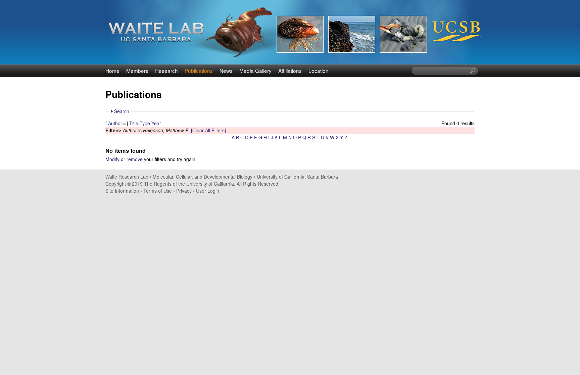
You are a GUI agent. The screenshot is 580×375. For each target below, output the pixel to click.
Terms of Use (157, 190)
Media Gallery (255, 70)
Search (121, 111)
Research (166, 70)
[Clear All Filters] (208, 130)
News (226, 70)
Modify (112, 159)
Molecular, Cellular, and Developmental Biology (202, 176)
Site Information (122, 190)
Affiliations (290, 70)
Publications (199, 70)
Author (115, 123)
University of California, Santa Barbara (297, 176)
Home (112, 70)
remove (135, 159)
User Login (207, 190)
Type (145, 123)
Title (133, 123)
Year (156, 123)
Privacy (184, 190)
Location (318, 70)
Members (137, 70)
